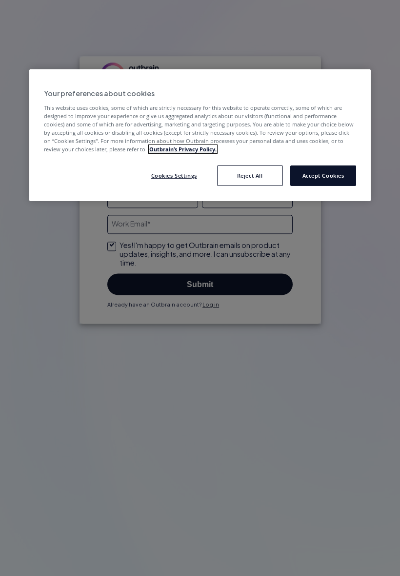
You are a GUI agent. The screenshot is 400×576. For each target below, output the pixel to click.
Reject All (250, 175)
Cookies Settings (174, 175)
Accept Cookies (323, 175)
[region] (200, 135)
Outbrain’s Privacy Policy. (183, 149)
